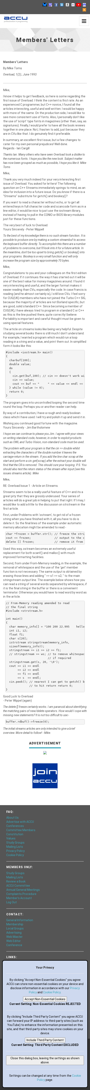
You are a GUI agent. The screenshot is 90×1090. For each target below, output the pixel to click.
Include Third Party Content (45, 1040)
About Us (12, 817)
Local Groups (15, 928)
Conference (14, 945)
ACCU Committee (18, 885)
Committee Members (20, 830)
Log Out (11, 902)
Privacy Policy (15, 851)
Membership (14, 924)
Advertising (14, 932)
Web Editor (13, 941)
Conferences (15, 826)
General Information (19, 920)
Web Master (14, 936)
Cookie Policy (15, 855)
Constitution (14, 834)
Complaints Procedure (21, 894)
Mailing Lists (14, 846)
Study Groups (15, 842)
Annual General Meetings (23, 889)
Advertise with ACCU (20, 821)
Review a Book (16, 881)
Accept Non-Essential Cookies (45, 999)
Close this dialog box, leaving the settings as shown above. (45, 1060)
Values (10, 838)
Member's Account (19, 898)
